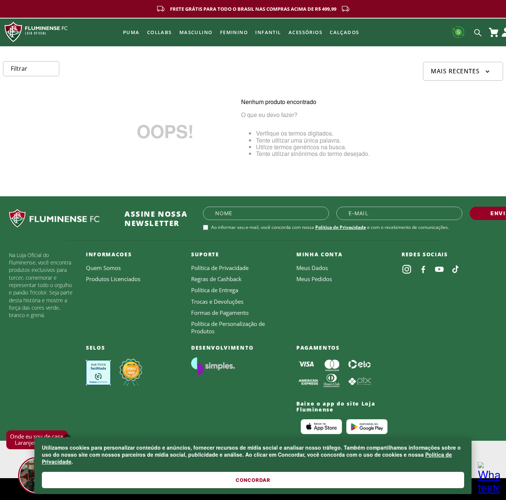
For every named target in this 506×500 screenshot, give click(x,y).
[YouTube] (439, 269)
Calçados (344, 32)
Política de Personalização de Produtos (228, 327)
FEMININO (234, 32)
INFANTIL (268, 32)
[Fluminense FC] (61, 219)
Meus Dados (312, 267)
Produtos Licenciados (113, 279)
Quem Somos (103, 267)
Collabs (159, 32)
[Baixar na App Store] (321, 426)
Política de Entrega (214, 290)
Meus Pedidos (314, 279)
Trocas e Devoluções (217, 301)
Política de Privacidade (340, 227)
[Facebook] (423, 269)
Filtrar (19, 68)
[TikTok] (455, 269)
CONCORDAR (253, 480)
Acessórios (305, 32)
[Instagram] (407, 269)
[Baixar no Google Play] (366, 426)
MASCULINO (196, 32)
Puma (131, 32)
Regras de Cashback (216, 279)
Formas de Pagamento (220, 312)
